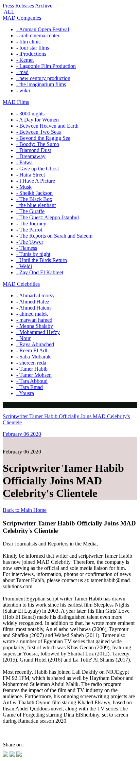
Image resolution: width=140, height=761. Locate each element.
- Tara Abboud (32, 381)
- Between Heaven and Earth (47, 126)
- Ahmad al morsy (35, 295)
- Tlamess (26, 248)
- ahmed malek (32, 314)
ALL (9, 12)
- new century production (43, 78)
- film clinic (28, 41)
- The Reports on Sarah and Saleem (54, 236)
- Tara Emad (29, 387)
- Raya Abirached (35, 344)
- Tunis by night (33, 254)
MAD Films (16, 102)
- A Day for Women (37, 120)
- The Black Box (34, 199)
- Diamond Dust (33, 150)
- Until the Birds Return (41, 260)
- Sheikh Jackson (34, 193)
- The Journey (31, 223)
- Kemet (25, 60)
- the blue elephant (36, 205)
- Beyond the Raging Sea (43, 138)
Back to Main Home (25, 510)
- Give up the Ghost (37, 168)
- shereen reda (31, 363)
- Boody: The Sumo (37, 144)
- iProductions (31, 54)
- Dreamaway (31, 156)
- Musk (24, 187)
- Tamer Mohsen (34, 375)
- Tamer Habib (32, 369)
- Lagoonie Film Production (46, 66)
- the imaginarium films (41, 84)
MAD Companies (22, 18)
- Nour (23, 338)
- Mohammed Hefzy (38, 332)
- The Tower (29, 242)
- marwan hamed (34, 320)
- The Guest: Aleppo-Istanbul (47, 217)
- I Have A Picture (35, 181)
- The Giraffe (30, 211)
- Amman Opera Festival (42, 29)
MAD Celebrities (21, 284)
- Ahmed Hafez (32, 301)
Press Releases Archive (27, 5)
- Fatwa (24, 162)
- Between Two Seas (38, 132)
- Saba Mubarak (33, 356)
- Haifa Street (30, 175)
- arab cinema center (37, 35)
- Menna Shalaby (34, 326)
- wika (23, 90)
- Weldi (24, 266)
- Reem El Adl (31, 350)
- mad (22, 72)
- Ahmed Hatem (33, 308)
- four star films (32, 48)
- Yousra (25, 393)
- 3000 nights (30, 113)
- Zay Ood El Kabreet (39, 272)
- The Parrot (29, 230)
